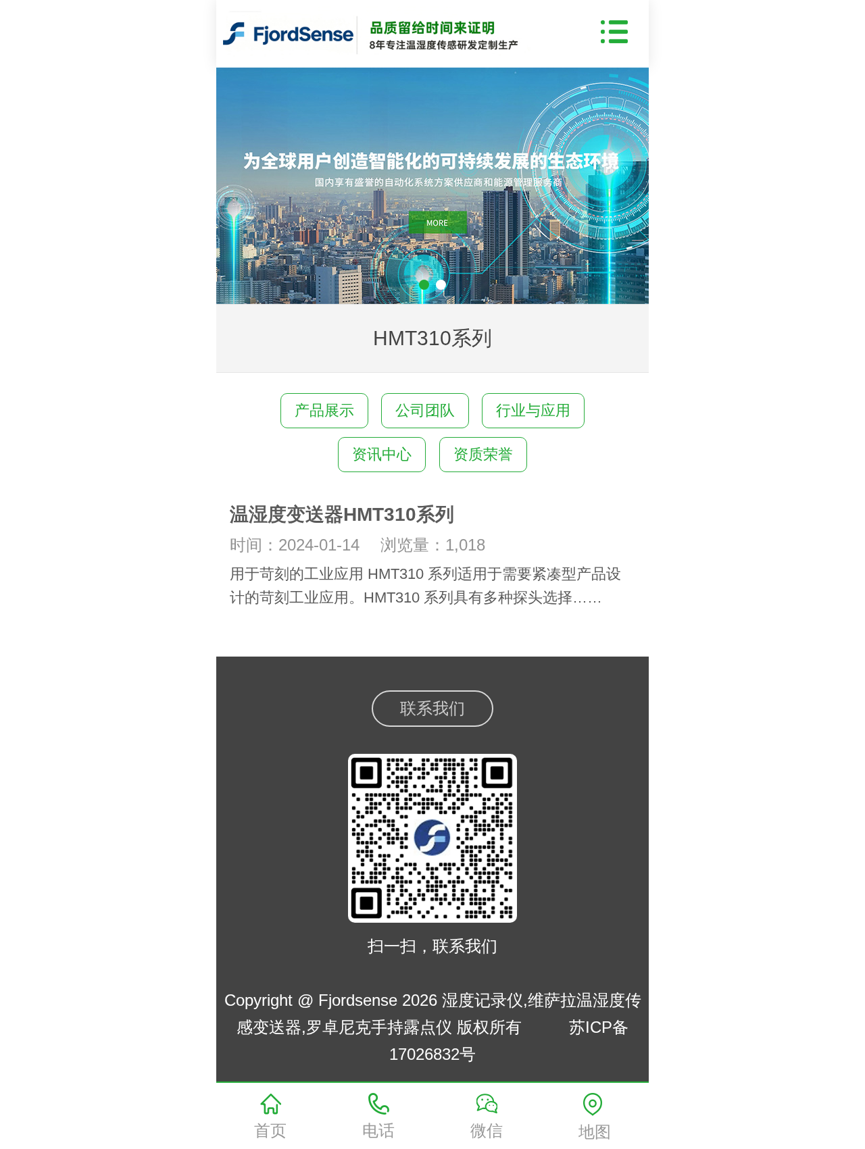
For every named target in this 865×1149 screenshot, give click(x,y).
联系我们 (432, 708)
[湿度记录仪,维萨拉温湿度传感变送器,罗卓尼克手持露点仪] (382, 30)
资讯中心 (382, 454)
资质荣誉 (483, 454)
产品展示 (324, 410)
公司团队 (425, 410)
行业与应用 (533, 410)
